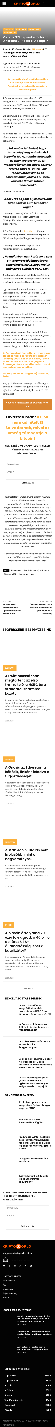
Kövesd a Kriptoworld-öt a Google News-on (27, 405)
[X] (27, 588)
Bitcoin (8, 925)
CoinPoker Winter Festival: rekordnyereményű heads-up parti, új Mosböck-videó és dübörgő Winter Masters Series (35, 1142)
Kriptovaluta (34, 29)
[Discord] (4, 1266)
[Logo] (27, 4)
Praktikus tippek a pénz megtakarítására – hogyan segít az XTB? (35, 1105)
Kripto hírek (21, 29)
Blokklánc (9, 668)
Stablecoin (10, 842)
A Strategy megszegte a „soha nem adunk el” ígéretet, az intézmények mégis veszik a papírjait (33, 1082)
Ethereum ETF (10, 574)
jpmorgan (23, 574)
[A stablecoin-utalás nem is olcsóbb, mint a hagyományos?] (27, 828)
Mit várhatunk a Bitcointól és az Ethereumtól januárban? (34, 1179)
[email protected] (20, 1260)
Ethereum (8, 29)
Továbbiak (27, 988)
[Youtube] (31, 1266)
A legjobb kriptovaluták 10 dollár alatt (34, 1160)
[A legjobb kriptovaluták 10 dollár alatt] (10, 1162)
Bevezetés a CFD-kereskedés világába (31, 1121)
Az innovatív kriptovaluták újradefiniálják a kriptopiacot (12, 609)
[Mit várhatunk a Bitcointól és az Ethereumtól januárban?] (10, 1180)
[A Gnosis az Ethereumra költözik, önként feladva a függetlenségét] (27, 745)
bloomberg (16, 570)
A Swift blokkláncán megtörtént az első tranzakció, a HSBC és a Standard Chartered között (25, 685)
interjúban (29, 231)
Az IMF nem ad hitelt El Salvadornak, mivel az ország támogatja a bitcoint (28, 427)
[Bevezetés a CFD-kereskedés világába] (10, 1123)
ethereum (44, 570)
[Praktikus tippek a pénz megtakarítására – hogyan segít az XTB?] (10, 1106)
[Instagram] (15, 1266)
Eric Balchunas (31, 570)
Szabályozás (10, 32)
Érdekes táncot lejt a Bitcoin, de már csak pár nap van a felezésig (41, 609)
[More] (34, 588)
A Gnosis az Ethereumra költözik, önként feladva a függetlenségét (27, 771)
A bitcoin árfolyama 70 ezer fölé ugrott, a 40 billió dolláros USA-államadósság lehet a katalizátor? (27, 942)
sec (32, 574)
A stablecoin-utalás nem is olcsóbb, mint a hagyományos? (27, 854)
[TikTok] (20, 1266)
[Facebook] (21, 588)
